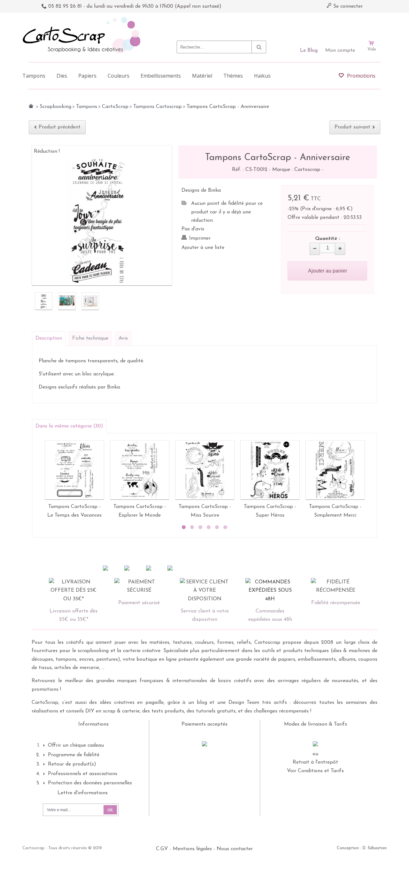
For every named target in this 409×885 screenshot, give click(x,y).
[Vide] (372, 25)
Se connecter (347, 6)
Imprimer (200, 238)
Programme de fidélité (73, 755)
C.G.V (162, 848)
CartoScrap (115, 106)
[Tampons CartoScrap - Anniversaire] (43, 301)
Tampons (86, 106)
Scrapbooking (55, 106)
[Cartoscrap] (83, 19)
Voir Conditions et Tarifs (315, 770)
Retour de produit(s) (72, 764)
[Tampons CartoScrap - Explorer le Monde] (139, 470)
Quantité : (327, 238)
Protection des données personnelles (90, 783)
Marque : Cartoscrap (297, 169)
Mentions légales (192, 848)
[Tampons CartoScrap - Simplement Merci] (335, 470)
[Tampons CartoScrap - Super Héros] (270, 470)
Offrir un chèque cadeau (76, 745)
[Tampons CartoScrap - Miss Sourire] (204, 470)
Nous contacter (235, 848)
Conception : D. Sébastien (362, 848)
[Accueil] (31, 106)
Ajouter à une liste (202, 247)
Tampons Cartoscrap (157, 106)
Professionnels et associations (82, 773)
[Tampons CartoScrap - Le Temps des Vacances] (74, 470)
